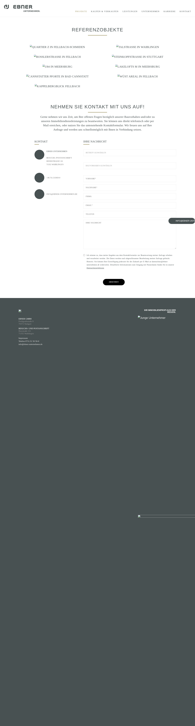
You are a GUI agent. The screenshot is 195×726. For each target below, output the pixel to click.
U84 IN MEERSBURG (57, 70)
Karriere (170, 11)
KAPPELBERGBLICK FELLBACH (57, 89)
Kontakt (185, 11)
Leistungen (130, 11)
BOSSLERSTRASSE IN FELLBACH (57, 60)
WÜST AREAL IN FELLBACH (137, 80)
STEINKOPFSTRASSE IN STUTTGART (137, 60)
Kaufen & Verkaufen (105, 11)
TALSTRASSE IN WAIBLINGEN (137, 50)
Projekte (81, 11)
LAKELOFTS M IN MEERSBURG (137, 70)
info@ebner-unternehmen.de (30, 344)
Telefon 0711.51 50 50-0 (29, 341)
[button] (181, 221)
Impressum (23, 338)
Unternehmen (151, 11)
